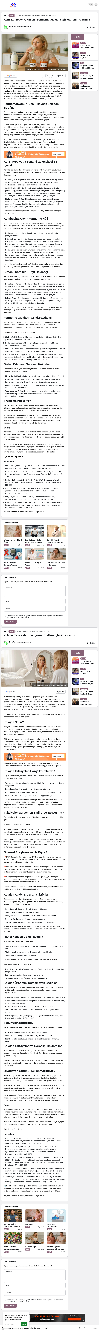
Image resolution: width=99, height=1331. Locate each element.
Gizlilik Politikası (9, 1324)
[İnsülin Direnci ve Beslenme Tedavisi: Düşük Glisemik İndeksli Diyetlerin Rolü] (13, 558)
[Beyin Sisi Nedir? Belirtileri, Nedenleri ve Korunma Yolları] (56, 535)
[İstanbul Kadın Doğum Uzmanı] (34, 558)
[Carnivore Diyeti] (34, 1242)
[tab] (91, 37)
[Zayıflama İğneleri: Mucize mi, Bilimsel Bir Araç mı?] (56, 1242)
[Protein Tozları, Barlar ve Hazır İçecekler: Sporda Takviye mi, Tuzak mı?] (34, 535)
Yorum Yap (83, 1328)
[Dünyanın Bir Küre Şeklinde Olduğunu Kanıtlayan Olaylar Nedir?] (84, 66)
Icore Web (13, 26)
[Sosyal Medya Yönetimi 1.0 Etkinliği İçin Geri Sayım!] (84, 45)
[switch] (90, 4)
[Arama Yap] (96, 4)
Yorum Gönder (10, 621)
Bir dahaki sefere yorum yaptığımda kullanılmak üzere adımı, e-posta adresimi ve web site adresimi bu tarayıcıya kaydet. (35, 616)
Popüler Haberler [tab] (77, 37)
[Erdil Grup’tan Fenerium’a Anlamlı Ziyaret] (84, 86)
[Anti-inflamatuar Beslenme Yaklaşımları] (13, 1242)
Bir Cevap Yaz (10, 578)
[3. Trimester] (34, 1219)
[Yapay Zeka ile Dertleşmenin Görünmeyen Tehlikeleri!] (56, 1219)
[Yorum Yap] (44, 76)
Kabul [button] (24, 1324)
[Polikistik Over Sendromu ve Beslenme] (56, 558)
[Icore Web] (13, 5)
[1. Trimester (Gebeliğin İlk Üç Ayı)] (13, 535)
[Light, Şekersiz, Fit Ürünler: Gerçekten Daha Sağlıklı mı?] (13, 1219)
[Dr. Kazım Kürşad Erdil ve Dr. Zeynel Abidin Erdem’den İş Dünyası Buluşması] (84, 76)
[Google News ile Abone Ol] (10, 76)
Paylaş (95, 1328)
